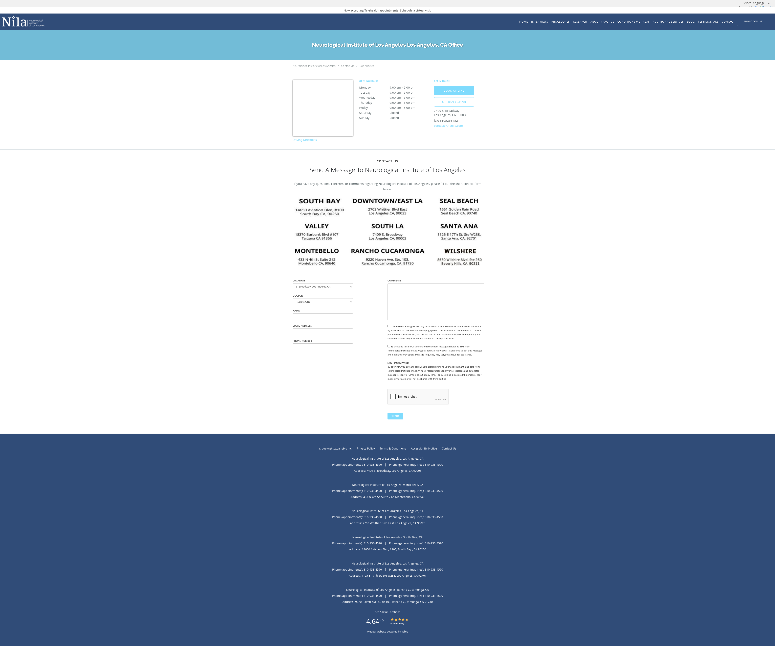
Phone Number (302, 341)
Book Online (454, 90)
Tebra (405, 631)
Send (395, 416)
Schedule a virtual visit (415, 10)
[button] (753, 21)
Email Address (302, 325)
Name (296, 310)
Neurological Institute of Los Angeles (314, 66)
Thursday (387, 102)
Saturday (379, 113)
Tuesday (387, 92)
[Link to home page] (22, 21)
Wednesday (387, 97)
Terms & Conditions (393, 448)
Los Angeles (367, 66)
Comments (394, 280)
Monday (387, 87)
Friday (387, 108)
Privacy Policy (366, 448)
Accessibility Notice (424, 448)
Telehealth (371, 10)
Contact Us (347, 66)
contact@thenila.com (448, 125)
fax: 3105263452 (446, 120)
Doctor (298, 295)
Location (299, 280)
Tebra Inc (345, 448)
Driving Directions (305, 140)
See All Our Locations (387, 612)
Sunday (379, 118)
